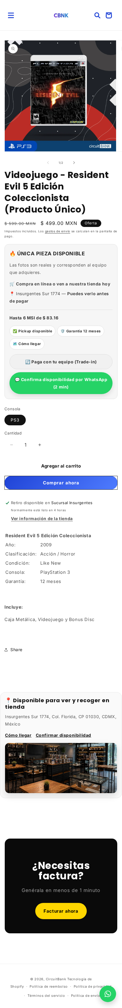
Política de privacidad (93, 986)
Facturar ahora (61, 911)
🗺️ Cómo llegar (27, 344)
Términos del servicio (46, 996)
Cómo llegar (18, 735)
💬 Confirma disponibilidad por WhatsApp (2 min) (61, 383)
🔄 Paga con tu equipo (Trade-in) (61, 361)
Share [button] (16, 649)
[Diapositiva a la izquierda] (47, 162)
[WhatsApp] (107, 994)
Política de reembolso (49, 986)
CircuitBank (56, 979)
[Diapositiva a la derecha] (74, 162)
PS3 (15, 419)
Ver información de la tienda (42, 518)
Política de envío (85, 996)
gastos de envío (57, 231)
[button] (11, 15)
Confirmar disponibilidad (63, 735)
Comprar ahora (61, 483)
